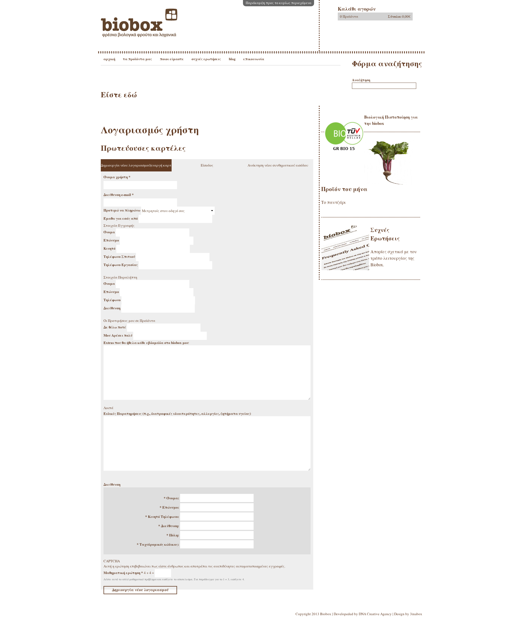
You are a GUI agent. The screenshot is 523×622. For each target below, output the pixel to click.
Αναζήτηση (361, 79)
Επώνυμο (112, 239)
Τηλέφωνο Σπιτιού (120, 256)
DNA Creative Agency (375, 613)
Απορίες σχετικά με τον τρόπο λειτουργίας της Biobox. (393, 258)
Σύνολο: (394, 16)
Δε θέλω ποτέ (115, 326)
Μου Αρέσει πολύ (118, 334)
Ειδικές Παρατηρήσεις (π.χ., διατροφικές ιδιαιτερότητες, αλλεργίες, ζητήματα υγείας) (177, 413)
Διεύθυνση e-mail (119, 194)
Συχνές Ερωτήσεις (206, 58)
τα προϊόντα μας (137, 58)
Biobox (325, 613)
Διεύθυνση (112, 307)
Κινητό (110, 247)
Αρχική (109, 58)
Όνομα (110, 231)
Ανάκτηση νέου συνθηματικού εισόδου (278, 165)
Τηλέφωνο (112, 299)
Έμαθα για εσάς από (121, 218)
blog (232, 58)
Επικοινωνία (253, 58)
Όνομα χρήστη (117, 176)
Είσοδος (207, 165)
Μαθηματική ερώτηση (123, 572)
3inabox (416, 613)
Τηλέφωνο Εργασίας (121, 264)
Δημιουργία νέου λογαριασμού (136, 165)
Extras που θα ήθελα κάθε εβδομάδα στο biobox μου (146, 342)
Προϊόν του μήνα (344, 189)
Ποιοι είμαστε (172, 58)
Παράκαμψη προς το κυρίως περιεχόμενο (278, 2)
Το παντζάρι (333, 202)
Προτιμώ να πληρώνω (122, 210)
